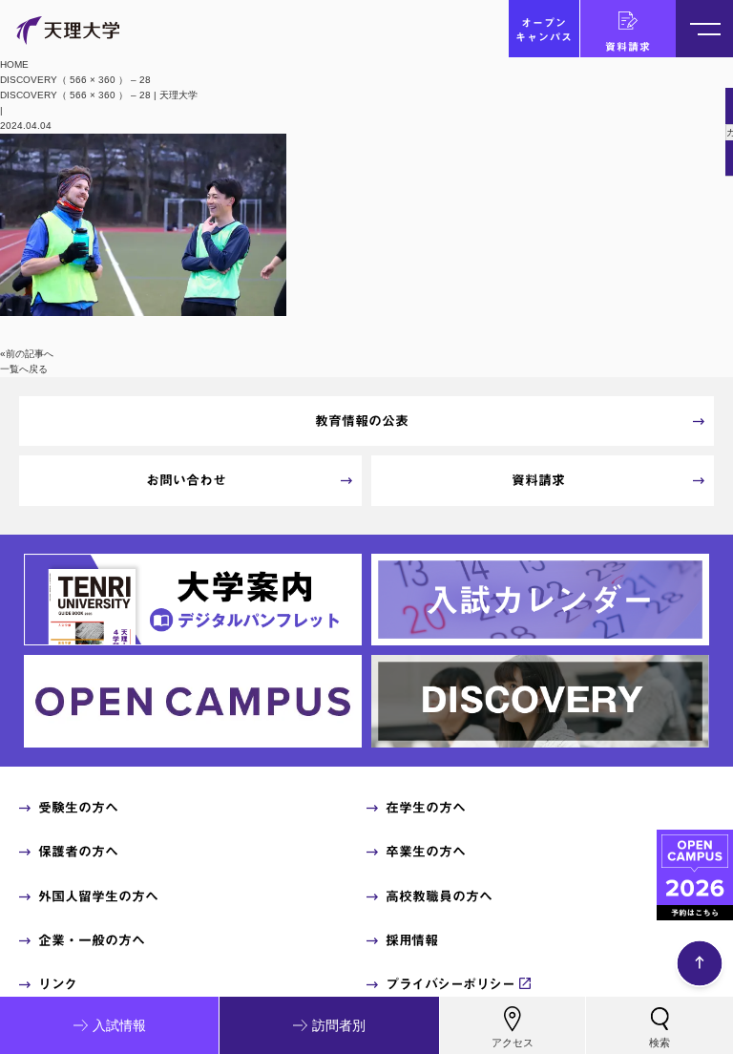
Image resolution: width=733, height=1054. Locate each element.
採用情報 (411, 940)
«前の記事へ (26, 353)
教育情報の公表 (361, 421)
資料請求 (628, 46)
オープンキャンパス (544, 29)
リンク (57, 984)
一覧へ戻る (24, 369)
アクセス (513, 1042)
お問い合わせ (186, 480)
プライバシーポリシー (450, 984)
